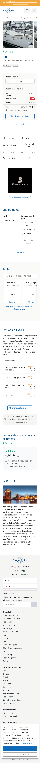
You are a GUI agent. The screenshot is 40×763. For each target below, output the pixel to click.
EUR (9, 580)
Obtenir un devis (21, 116)
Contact (6, 661)
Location (19, 648)
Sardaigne (7, 683)
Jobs (4, 641)
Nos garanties (8, 622)
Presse (5, 638)
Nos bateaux (8, 697)
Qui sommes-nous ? (11, 615)
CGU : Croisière (9, 648)
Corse (5, 670)
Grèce (5, 680)
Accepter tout (20, 748)
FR (9, 586)
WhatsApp (21, 570)
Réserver (12, 302)
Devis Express (8, 703)
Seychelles (7, 687)
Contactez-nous (21, 574)
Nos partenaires (9, 625)
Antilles (6, 690)
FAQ (4, 635)
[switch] (20, 124)
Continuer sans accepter (20, 754)
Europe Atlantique (27, 18)
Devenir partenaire (11, 716)
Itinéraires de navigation (13, 700)
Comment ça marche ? (12, 618)
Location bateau (12, 18)
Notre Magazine (9, 658)
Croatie (6, 677)
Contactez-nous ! (20, 309)
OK (34, 604)
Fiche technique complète (19, 197)
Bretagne (6, 674)
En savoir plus (26, 743)
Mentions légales (10, 644)
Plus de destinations (11, 693)
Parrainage (7, 628)
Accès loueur (8, 713)
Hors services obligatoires (17, 110)
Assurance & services (11, 631)
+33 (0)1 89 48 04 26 (21, 566)
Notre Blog (7, 654)
